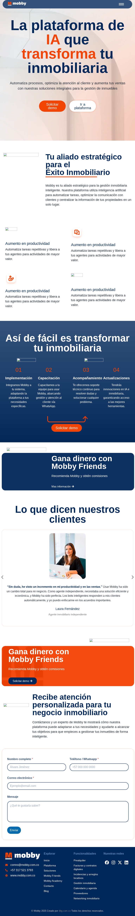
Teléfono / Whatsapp (84, 759)
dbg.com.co (65, 910)
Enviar (14, 830)
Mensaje (12, 796)
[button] (2, 577)
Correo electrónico (20, 777)
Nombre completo (20, 759)
